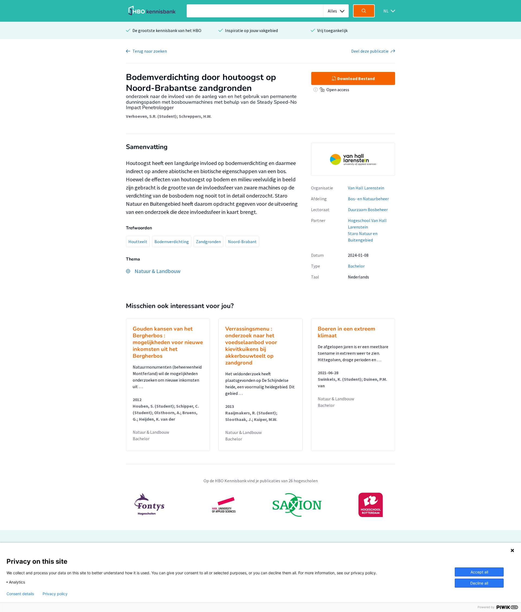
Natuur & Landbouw (151, 432)
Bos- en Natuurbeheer (368, 198)
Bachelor (356, 266)
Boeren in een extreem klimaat (346, 332)
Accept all (479, 572)
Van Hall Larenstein (366, 187)
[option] (260, 505)
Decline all (479, 583)
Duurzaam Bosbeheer (368, 209)
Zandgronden (208, 241)
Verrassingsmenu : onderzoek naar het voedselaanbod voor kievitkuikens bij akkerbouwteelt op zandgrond (251, 345)
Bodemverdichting (171, 241)
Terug (149, 51)
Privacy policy (55, 594)
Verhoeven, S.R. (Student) (151, 116)
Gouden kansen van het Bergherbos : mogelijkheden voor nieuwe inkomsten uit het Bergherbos (168, 342)
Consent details (20, 594)
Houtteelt (137, 241)
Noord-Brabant (242, 241)
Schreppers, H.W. (195, 116)
